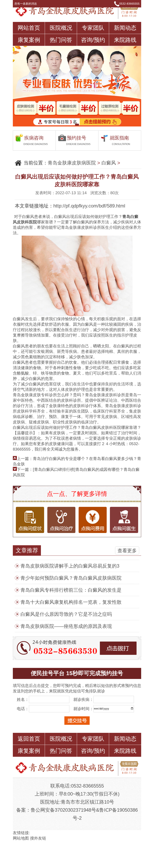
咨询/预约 (93, 40)
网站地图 (21, 838)
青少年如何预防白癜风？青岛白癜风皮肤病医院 (71, 578)
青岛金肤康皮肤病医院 (72, 162)
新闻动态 (125, 28)
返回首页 (29, 739)
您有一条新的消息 (26, 3)
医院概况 (61, 28)
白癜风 (108, 162)
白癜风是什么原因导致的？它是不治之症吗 (66, 614)
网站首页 (29, 28)
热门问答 (61, 40)
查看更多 (127, 550)
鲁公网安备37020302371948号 (63, 810)
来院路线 (125, 40)
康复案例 (29, 40)
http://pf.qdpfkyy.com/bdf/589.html (89, 205)
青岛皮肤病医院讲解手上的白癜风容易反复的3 (69, 566)
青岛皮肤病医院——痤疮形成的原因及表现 (66, 626)
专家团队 (93, 28)
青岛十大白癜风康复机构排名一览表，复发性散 (71, 602)
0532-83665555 (129, 3)
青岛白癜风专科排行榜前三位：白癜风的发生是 (71, 590)
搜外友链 (38, 838)
